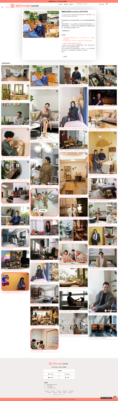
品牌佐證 (60, 392)
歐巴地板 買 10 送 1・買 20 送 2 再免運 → (58, 1)
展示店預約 (53, 391)
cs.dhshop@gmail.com (51, 387)
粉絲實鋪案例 (46, 391)
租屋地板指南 (65, 391)
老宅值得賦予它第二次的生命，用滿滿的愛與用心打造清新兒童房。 (78, 40)
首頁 (2, 7)
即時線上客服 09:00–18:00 (52, 384)
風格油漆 (66, 4)
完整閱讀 (65, 56)
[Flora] (115, 398)
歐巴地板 (60, 4)
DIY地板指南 (58, 391)
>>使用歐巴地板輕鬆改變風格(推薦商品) (71, 43)
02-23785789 (49, 386)
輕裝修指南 (55, 392)
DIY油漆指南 (49, 392)
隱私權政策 (70, 392)
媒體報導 (71, 4)
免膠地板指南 (71, 391)
